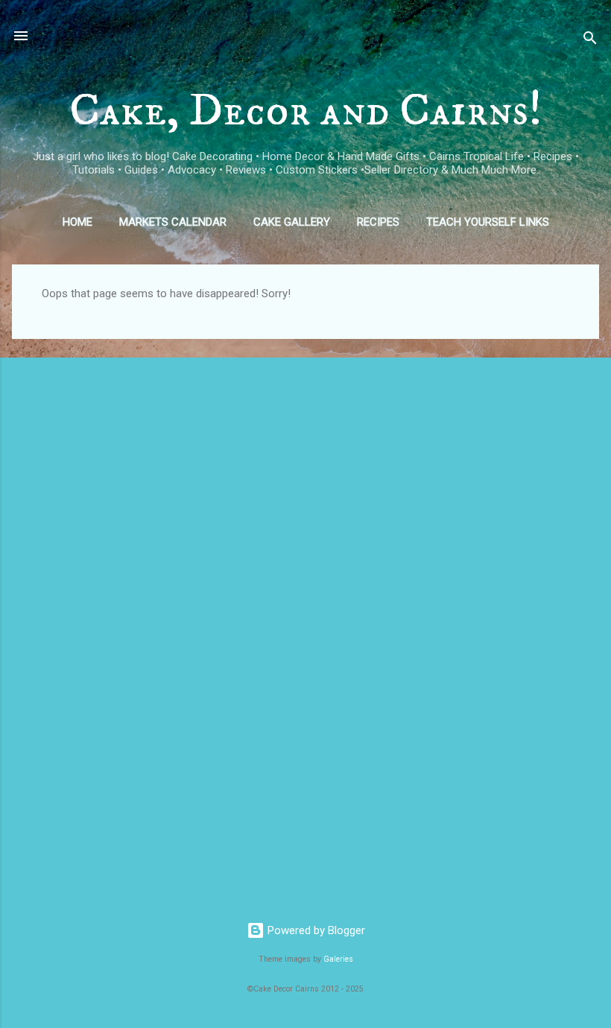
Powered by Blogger (315, 930)
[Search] (590, 40)
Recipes (378, 222)
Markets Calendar (173, 222)
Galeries (338, 959)
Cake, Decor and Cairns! (305, 111)
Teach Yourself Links (487, 222)
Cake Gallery (291, 222)
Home (77, 222)
